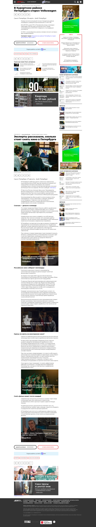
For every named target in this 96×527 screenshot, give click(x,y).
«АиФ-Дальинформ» (26, 172)
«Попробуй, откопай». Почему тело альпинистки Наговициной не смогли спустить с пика (73, 82)
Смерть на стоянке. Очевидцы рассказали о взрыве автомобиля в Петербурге (71, 38)
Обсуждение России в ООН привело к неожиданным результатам (73, 122)
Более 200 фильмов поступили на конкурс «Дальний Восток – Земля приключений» (38, 257)
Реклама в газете (33, 501)
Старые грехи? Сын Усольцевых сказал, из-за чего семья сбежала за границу (73, 197)
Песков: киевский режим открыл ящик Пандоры (72, 108)
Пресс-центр (38, 500)
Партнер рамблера (35, 521)
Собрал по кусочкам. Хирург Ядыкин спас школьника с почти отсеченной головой (74, 77)
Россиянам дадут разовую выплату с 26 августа (73, 204)
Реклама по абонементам (54, 501)
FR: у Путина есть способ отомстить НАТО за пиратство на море (73, 127)
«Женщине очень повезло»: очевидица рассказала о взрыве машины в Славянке (70, 49)
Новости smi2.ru (18, 107)
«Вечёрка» (53, 187)
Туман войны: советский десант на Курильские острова (72, 223)
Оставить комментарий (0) (48, 447)
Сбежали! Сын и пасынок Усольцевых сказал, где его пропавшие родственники (74, 91)
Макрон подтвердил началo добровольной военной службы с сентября (72, 218)
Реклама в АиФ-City (65, 501)
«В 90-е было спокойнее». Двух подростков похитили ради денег (73, 187)
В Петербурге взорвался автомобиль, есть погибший (70, 61)
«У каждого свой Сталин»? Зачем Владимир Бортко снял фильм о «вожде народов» (70, 55)
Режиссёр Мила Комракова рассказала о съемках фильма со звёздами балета (38, 386)
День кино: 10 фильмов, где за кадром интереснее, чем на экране (36, 324)
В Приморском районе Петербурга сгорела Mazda (26, 73)
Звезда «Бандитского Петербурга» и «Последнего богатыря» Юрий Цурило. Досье (70, 44)
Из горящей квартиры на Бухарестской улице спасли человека (48, 69)
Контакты (25, 501)
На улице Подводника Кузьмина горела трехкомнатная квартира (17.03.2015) (49, 64)
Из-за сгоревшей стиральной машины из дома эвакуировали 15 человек (27, 64)
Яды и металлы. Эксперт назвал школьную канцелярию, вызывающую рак (72, 192)
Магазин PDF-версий (46, 500)
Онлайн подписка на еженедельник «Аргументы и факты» (66, 500)
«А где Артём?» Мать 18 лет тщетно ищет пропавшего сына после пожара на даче (73, 178)
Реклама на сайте (42, 501)
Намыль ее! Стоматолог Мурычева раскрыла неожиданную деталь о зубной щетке (73, 100)
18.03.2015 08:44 (17, 5)
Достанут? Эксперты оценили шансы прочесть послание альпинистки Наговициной (74, 183)
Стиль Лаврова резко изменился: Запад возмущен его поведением (72, 214)
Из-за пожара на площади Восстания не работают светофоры (26, 69)
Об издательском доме (28, 500)
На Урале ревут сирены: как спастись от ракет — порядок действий (73, 117)
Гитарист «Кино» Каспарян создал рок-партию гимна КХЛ (37, 434)
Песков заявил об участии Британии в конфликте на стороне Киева (73, 113)
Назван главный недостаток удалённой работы (71, 209)
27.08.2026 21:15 (17, 134)
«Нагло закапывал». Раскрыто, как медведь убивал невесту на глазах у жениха (73, 96)
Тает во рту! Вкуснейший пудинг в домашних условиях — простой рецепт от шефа (73, 174)
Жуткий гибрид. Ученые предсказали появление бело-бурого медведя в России (74, 87)
